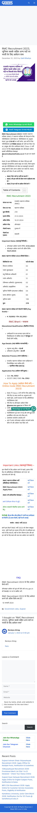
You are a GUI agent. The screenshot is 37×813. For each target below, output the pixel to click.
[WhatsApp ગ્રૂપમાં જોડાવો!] (33, 408)
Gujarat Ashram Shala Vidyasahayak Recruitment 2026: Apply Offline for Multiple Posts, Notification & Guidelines (18, 763)
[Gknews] (7, 3)
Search (4, 723)
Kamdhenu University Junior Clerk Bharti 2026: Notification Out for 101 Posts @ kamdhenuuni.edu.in (18, 796)
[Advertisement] (18, 26)
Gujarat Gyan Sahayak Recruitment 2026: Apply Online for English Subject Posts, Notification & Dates (18, 779)
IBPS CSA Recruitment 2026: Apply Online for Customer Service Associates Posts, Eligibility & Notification (17, 787)
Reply (7, 646)
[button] (29, 3)
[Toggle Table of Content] (23, 190)
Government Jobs (12, 609)
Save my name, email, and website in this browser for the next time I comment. (19, 704)
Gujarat (23, 609)
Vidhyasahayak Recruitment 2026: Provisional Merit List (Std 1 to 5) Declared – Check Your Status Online (16, 771)
